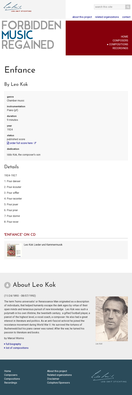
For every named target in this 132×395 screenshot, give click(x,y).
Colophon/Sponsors (58, 382)
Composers (120, 40)
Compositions (118, 44)
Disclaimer (53, 378)
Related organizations (107, 17)
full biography (13, 344)
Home (124, 36)
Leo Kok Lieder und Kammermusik (43, 244)
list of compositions (16, 347)
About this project (82, 17)
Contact (126, 17)
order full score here (21, 143)
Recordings (120, 48)
